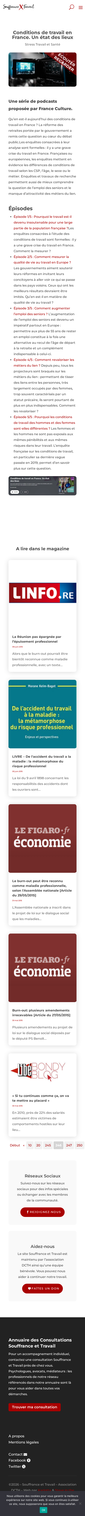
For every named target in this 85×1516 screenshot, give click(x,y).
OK (43, 1510)
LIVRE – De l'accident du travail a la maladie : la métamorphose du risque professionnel (41, 761)
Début (15, 1145)
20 (38, 1145)
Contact (15, 1454)
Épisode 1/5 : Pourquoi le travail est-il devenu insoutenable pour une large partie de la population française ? (43, 222)
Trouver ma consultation (34, 1407)
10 (30, 1145)
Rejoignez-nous (45, 1212)
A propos (16, 1436)
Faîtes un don (45, 1288)
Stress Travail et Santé (42, 44)
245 (48, 1145)
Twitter (14, 1466)
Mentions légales (23, 1442)
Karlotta (44, 1490)
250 (79, 1145)
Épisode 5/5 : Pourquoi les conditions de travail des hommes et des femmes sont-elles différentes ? (44, 422)
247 (69, 1145)
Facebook (17, 1460)
